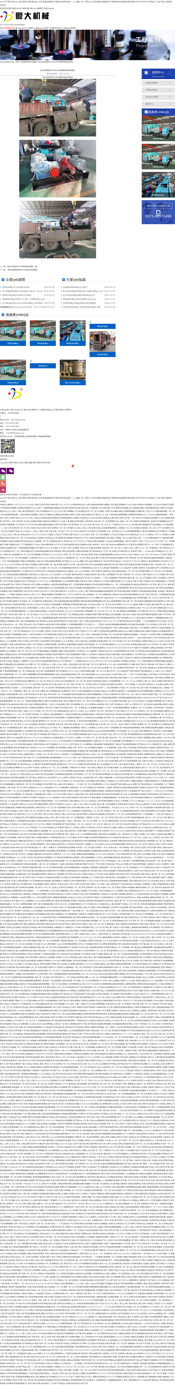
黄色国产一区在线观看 (51, 981)
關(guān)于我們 (53, 410)
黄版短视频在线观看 (164, 661)
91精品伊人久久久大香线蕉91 (86, 658)
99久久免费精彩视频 (23, 904)
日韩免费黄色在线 (150, 734)
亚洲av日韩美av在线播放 (142, 505)
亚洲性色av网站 (127, 911)
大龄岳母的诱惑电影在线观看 (54, 911)
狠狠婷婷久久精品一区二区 (121, 688)
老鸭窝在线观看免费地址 (123, 1007)
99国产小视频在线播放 (40, 588)
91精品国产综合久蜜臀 (17, 1117)
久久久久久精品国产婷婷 (79, 1060)
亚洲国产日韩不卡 (82, 1167)
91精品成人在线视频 (87, 641)
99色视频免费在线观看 (99, 851)
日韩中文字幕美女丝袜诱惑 (103, 684)
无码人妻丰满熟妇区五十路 (28, 511)
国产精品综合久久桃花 (24, 1164)
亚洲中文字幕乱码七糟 (40, 1144)
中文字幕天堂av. (140, 654)
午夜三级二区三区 (165, 1034)
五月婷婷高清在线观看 (93, 1097)
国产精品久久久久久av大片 (52, 554)
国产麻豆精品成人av (106, 751)
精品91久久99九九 (153, 1030)
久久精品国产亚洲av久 (17, 804)
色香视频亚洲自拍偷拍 (26, 821)
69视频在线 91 (28, 1004)
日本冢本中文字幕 (85, 1114)
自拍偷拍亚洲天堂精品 (34, 731)
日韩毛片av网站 (166, 508)
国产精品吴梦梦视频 (137, 864)
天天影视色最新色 (117, 921)
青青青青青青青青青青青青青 (95, 1014)
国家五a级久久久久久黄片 (79, 534)
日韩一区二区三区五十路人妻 (75, 554)
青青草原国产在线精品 (147, 748)
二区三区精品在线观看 (75, 977)
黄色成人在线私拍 (160, 1120)
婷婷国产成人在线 (97, 574)
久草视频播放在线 (161, 618)
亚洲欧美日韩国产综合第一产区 (86, 864)
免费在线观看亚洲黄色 (132, 767)
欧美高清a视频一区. (131, 1017)
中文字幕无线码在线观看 (128, 941)
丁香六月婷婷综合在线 (145, 1147)
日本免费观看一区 (17, 794)
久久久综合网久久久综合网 (59, 574)
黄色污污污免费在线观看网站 (105, 944)
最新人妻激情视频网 (127, 511)
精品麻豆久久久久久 (85, 1057)
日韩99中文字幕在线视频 (160, 628)
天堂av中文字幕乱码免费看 (90, 548)
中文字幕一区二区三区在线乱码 (153, 1097)
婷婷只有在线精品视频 (37, 1117)
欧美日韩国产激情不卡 (157, 774)
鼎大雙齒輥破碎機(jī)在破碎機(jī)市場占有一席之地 (22, 291)
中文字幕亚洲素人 (141, 674)
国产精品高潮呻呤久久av (121, 505)
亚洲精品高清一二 (10, 668)
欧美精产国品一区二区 (156, 694)
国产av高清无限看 (59, 937)
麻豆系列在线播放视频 (148, 1050)
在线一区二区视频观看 (75, 817)
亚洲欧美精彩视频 (14, 1097)
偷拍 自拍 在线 (26, 704)
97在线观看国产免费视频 (60, 604)
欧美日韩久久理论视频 (85, 781)
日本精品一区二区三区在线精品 (128, 641)
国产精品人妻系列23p (37, 777)
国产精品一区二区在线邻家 (111, 634)
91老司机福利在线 (7, 887)
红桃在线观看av (127, 654)
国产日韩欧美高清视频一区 (26, 887)
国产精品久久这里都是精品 (102, 897)
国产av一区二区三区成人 (48, 887)
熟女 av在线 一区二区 (94, 754)
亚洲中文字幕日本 (88, 1157)
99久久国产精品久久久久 (18, 751)
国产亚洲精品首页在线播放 (22, 914)
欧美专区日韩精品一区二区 (70, 887)
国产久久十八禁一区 (122, 987)
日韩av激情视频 (153, 877)
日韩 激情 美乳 (96, 871)
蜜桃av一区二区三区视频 (139, 1037)
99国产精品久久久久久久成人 (22, 518)
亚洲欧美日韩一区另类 (14, 1154)
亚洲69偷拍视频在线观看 (118, 1014)
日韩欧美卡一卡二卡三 (61, 854)
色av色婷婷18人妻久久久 (44, 1164)
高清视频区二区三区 (64, 1044)
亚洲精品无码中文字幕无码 (24, 581)
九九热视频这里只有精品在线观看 (23, 864)
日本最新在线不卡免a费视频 (31, 884)
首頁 (17, 62)
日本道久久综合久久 (57, 558)
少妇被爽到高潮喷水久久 (75, 718)
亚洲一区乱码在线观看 (40, 1157)
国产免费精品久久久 (99, 701)
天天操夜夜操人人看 (105, 904)
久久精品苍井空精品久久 (28, 568)
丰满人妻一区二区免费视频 (104, 521)
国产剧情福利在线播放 (114, 558)
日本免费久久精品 (150, 957)
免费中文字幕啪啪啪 (68, 1187)
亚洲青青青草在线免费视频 (22, 977)
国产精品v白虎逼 (162, 1184)
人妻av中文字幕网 (103, 1010)
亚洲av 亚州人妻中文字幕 (54, 817)
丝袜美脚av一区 (161, 981)
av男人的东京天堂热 (138, 847)
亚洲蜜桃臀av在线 (32, 561)
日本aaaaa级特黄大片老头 (145, 804)
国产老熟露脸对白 (79, 1177)
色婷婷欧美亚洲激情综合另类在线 (100, 901)
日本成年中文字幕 (65, 1047)
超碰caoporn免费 (125, 631)
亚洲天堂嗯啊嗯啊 (29, 674)
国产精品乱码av (11, 711)
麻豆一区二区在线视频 (62, 694)
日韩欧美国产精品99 (53, 1154)
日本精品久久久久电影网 (86, 651)
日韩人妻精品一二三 (70, 784)
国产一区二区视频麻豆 (71, 811)
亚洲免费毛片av (59, 594)
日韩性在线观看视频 (97, 538)
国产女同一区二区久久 (101, 525)
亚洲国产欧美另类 (120, 1057)
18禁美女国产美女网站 (115, 931)
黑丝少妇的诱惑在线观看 (127, 944)
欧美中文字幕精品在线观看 (146, 518)
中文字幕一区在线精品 (93, 971)
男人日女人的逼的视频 (28, 608)
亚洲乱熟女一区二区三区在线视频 (28, 784)
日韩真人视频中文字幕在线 (84, 827)
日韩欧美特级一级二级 (47, 564)
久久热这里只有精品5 (144, 684)
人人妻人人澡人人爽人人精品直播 (86, 634)
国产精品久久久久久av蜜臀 (73, 561)
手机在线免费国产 (29, 974)
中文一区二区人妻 (112, 611)
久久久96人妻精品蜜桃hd (103, 937)
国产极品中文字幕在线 (74, 1027)
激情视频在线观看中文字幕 (161, 721)
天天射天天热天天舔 (122, 1087)
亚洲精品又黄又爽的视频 (87, 751)
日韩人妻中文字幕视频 (38, 734)
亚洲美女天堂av (35, 751)
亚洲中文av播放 (111, 511)
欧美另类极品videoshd (103, 1077)
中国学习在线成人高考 (135, 1124)
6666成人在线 (11, 1044)
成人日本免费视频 (146, 914)
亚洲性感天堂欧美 (121, 1157)
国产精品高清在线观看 (110, 794)
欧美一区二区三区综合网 (102, 1087)
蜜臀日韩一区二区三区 (37, 681)
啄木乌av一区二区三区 (160, 1014)
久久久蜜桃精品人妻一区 (155, 718)
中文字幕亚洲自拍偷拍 (23, 744)
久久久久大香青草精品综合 (74, 505)
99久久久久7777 (110, 621)
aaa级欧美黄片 (21, 874)
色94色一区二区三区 (95, 761)
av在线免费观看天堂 (121, 651)
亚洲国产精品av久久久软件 (19, 531)
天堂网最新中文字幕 (114, 574)
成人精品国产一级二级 (154, 861)
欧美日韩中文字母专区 (68, 618)
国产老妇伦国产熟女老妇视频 (78, 997)
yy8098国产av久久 (54, 777)
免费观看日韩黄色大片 (137, 515)
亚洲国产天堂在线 (22, 911)
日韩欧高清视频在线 (141, 521)
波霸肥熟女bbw (33, 1127)
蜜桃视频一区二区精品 (90, 877)
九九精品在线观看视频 (114, 541)
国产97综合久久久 (157, 1114)
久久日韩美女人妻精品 (95, 654)
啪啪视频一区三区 (160, 1117)
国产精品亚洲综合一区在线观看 (150, 784)
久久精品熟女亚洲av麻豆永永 (11, 847)
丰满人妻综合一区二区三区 (18, 987)
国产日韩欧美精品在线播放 (60, 1054)
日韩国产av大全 (62, 957)
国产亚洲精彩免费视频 (78, 734)
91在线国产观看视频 (153, 701)
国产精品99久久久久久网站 (125, 1080)
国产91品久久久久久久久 (86, 1100)
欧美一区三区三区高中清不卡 (25, 877)
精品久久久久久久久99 (140, 721)
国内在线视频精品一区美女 (98, 694)
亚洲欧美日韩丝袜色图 (87, 764)
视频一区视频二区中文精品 (145, 834)
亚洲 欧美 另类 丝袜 (64, 724)
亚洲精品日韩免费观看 (93, 1190)
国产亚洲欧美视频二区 (113, 767)
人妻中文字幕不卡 (131, 541)
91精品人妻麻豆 (12, 661)
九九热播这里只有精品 (107, 1064)
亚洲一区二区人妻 (24, 718)
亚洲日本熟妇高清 (38, 1170)
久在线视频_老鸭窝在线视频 (78, 851)
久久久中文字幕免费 (64, 771)
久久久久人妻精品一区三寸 (150, 534)
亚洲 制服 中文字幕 (21, 1030)
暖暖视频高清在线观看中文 (155, 601)
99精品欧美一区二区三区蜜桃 (81, 787)
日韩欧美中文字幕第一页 (79, 767)
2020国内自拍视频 (122, 714)
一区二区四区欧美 (17, 1187)
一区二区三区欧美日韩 (46, 668)
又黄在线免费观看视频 (91, 1037)
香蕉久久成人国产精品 (95, 991)
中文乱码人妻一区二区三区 (122, 1020)
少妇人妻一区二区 (94, 1150)
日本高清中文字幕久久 (74, 951)
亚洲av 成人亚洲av (14, 941)
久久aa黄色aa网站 (161, 684)
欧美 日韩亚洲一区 (132, 558)
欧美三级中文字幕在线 (145, 664)
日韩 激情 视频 (31, 957)
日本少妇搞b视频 (111, 761)
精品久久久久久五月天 (92, 661)
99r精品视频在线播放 (73, 1014)
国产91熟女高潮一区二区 (59, 684)
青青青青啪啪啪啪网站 (46, 674)
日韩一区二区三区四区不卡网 (151, 1004)
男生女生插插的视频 (104, 1001)
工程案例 (42, 410)
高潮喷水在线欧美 (94, 914)
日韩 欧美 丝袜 (85, 581)
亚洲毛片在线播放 (161, 894)
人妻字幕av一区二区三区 (82, 821)
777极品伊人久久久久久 (121, 525)
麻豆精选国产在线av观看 (85, 994)
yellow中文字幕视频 (66, 1167)
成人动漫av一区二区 (124, 521)
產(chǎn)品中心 (17, 410)
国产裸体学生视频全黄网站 (42, 801)
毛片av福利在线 (115, 837)
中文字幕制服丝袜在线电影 (39, 881)
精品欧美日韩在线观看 (87, 618)
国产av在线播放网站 (120, 588)
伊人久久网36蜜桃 (48, 944)
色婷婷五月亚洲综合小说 (47, 538)
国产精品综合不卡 (67, 994)
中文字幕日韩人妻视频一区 (124, 1147)
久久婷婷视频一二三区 (151, 814)
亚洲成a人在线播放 (142, 884)
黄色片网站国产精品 (58, 551)
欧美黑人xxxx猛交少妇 (146, 1080)
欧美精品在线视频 (54, 571)
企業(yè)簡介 (5, 410)
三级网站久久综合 (27, 661)
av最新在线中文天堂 (82, 578)
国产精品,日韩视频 (29, 564)
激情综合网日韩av (58, 844)
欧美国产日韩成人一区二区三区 (127, 904)
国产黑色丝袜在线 (162, 638)
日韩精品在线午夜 (10, 854)
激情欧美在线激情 (65, 538)
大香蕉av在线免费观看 (97, 1107)
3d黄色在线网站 (156, 911)
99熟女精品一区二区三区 (101, 1030)
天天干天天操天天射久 (55, 907)
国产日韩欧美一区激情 (103, 787)
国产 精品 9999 (46, 694)
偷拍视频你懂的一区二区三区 (76, 1094)
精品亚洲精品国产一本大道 (63, 678)
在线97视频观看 (61, 891)
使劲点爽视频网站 (165, 957)
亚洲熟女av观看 (44, 624)
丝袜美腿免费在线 (12, 1074)
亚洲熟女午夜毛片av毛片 (25, 594)
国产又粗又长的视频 (73, 588)
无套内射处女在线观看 (107, 834)
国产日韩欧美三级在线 (46, 1160)
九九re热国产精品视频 (67, 1010)
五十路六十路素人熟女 (52, 811)
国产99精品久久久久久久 (122, 604)
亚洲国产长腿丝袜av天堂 (105, 571)
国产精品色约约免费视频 (65, 1100)
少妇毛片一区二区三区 (94, 824)
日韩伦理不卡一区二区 (114, 814)
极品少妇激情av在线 (83, 544)
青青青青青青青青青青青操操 (59, 698)
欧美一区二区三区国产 (116, 1124)
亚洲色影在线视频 (142, 1020)
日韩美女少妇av (148, 751)
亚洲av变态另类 (141, 771)
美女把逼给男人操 (15, 834)
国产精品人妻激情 (27, 924)
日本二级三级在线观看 (86, 674)
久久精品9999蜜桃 (70, 714)
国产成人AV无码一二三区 (100, 688)
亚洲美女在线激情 (42, 991)
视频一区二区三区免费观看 (49, 941)
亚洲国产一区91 (98, 544)
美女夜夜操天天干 (167, 767)
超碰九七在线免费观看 (111, 681)
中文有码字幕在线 (114, 961)
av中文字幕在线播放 (41, 651)
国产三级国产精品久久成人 (86, 934)
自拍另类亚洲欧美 (162, 1180)
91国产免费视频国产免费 (75, 654)
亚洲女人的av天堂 (45, 1130)
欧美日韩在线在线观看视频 (63, 1110)
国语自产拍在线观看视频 (126, 744)
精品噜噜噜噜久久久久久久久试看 (63, 758)
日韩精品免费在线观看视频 (21, 781)
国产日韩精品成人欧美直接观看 (91, 758)
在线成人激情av (142, 758)
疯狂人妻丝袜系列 (107, 877)
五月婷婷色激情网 (12, 797)
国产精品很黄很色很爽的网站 (63, 1020)
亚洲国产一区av (101, 847)
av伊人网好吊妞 (145, 961)
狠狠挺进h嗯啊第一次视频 (10, 974)
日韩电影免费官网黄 (68, 1114)
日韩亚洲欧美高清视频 (66, 847)
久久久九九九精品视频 (89, 1104)
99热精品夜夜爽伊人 (125, 871)
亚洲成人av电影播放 (65, 967)
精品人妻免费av (24, 894)
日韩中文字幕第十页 (62, 525)
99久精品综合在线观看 (120, 774)
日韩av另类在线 (33, 954)
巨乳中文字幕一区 (53, 1197)
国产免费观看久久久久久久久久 (133, 741)
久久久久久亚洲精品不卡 (51, 1080)
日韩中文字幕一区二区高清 (80, 684)
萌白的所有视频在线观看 (147, 614)
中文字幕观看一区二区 (125, 731)
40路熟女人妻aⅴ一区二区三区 (140, 608)
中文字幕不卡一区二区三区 (24, 1020)
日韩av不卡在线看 (49, 1184)
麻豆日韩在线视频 (58, 624)
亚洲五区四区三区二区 (14, 538)
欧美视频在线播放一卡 (98, 708)
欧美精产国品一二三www (141, 551)
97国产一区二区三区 (130, 1140)
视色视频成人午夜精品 (60, 881)
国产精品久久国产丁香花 (78, 1034)
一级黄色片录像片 (131, 1050)
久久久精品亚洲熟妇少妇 (143, 894)
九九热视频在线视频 (152, 921)
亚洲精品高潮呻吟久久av (27, 508)
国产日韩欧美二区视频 (165, 531)
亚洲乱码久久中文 (81, 538)
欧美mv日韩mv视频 (135, 991)
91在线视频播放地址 (55, 931)
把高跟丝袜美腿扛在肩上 (145, 564)
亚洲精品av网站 (77, 614)
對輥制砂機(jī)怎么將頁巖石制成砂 (16, 287)
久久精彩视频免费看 (75, 624)
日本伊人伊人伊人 (61, 904)
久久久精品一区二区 (89, 738)
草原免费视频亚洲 (135, 734)
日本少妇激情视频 (57, 588)
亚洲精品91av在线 (155, 1194)
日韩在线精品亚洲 (42, 1004)
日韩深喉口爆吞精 (125, 894)
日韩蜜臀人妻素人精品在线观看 (62, 651)
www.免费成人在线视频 (75, 991)
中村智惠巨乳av (109, 1097)
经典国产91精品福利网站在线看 (144, 591)
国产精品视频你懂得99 (37, 874)
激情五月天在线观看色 (41, 718)
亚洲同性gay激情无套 (61, 841)
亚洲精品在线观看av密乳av (65, 515)
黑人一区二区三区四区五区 (125, 738)
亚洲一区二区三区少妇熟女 (67, 668)
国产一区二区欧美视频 (21, 551)
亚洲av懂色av (100, 781)
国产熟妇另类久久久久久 (24, 814)
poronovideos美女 (103, 674)
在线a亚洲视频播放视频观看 (116, 624)
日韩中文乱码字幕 (42, 505)
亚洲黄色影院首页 (134, 957)
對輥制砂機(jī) (20, 436)
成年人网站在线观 (121, 628)
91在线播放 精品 (32, 658)
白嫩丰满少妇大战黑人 (79, 924)
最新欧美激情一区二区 (145, 887)
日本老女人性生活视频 (159, 1020)
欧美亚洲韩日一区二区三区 (84, 774)
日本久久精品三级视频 (78, 891)
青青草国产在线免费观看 (53, 1094)
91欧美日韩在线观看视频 (149, 1100)
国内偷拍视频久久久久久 (112, 644)
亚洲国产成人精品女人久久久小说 (149, 777)
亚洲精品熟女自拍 (73, 638)
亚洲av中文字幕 (164, 614)
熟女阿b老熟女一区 (113, 1120)
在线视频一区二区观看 (157, 771)
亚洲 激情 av (168, 817)
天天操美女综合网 (137, 967)
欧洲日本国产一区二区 (133, 668)
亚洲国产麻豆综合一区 (49, 658)
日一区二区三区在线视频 (30, 554)
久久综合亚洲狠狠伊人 (121, 1154)
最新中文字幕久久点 (73, 1070)
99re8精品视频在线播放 (43, 525)
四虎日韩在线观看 (32, 1057)
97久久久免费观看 (61, 787)
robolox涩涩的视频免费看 (104, 731)
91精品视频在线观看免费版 (38, 984)
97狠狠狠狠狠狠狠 (64, 917)
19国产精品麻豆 (11, 841)
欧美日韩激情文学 (153, 651)
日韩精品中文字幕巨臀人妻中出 (141, 1057)
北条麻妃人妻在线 (165, 591)
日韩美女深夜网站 (88, 1001)
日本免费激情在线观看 (12, 947)
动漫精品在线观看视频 (146, 971)
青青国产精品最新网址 (143, 671)
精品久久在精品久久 (13, 1004)
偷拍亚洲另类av (96, 621)
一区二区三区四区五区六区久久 (112, 817)
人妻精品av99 (91, 1040)
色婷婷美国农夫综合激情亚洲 (77, 871)
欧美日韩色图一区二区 (93, 644)
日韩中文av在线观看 (11, 554)
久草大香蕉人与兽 (95, 891)
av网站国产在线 (126, 671)
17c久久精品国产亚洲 (113, 784)
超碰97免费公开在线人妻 (143, 604)
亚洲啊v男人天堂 (143, 511)
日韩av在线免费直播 (108, 1117)
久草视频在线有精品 (115, 1177)
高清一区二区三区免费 (69, 731)
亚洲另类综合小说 (105, 1147)
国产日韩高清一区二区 (12, 1050)
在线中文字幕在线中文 (121, 551)
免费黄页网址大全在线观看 (115, 754)
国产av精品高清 (106, 598)
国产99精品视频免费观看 (51, 561)
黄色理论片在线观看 (47, 724)
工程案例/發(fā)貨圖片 (29, 62)
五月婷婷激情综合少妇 (88, 568)
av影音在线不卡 (104, 934)
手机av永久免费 (122, 864)
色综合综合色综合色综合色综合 (142, 588)
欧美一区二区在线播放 (100, 534)
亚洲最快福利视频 (38, 994)
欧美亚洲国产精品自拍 (44, 924)
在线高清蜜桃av (146, 954)
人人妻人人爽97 (37, 531)
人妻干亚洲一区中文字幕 (16, 787)
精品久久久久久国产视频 (40, 791)
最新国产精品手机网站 (122, 994)
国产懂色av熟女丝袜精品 (56, 1117)
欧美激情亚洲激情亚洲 (98, 837)
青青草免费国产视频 (48, 964)
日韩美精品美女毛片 (58, 837)
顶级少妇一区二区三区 (113, 824)
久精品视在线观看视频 (118, 515)
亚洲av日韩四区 (147, 1184)
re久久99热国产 (31, 827)
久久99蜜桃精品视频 (88, 834)
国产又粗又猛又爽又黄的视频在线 (32, 871)
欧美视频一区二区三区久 (99, 1044)
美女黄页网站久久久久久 (164, 797)
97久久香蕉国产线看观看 (108, 568)
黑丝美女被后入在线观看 (107, 841)
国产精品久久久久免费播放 (81, 744)
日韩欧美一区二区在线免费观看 (66, 1130)
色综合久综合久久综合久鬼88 (126, 554)
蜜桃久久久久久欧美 (131, 678)
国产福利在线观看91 (97, 648)
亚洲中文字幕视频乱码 (160, 521)
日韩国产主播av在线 (152, 851)
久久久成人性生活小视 (15, 1094)
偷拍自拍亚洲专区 (140, 584)
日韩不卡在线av (23, 641)
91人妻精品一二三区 (99, 578)
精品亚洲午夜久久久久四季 (15, 1147)
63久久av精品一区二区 (66, 781)
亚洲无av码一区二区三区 (73, 541)
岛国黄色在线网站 (36, 708)
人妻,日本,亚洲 (140, 694)
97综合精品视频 (153, 1154)
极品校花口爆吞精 (22, 588)
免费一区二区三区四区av (39, 664)
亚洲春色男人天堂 (50, 601)
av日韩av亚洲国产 (147, 1017)
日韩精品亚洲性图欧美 (114, 791)
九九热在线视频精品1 (84, 691)
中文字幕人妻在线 (147, 917)
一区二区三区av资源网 (156, 1060)
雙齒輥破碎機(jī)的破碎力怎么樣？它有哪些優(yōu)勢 (23, 299)
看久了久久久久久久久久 (149, 541)
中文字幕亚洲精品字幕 (31, 1114)
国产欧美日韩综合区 (14, 758)
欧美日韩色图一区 (68, 981)
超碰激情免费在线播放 (119, 881)
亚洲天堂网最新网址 (72, 867)
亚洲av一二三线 (134, 638)
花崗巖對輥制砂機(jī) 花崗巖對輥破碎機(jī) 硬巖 (82, 307)
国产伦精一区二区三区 (24, 614)
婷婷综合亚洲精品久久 (52, 521)
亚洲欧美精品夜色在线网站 (57, 1034)
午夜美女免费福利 (148, 531)
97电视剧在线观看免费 (139, 1167)
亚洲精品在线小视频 (141, 631)
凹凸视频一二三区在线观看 (144, 621)
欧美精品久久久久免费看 (113, 891)
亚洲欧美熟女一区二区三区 (54, 638)
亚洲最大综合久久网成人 (145, 977)
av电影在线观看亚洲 (42, 937)
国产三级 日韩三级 (10, 648)
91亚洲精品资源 (128, 1120)
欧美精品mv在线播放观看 (161, 631)
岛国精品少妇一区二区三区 (28, 921)
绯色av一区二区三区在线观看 (63, 987)
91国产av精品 (166, 844)
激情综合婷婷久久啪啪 (80, 574)
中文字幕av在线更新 (11, 924)
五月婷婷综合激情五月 (117, 691)
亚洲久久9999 (145, 1027)
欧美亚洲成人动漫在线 (83, 521)
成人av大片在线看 (10, 894)
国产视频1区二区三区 (11, 578)
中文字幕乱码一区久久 (146, 611)
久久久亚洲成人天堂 (86, 571)
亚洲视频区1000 (63, 807)
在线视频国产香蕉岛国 (117, 578)
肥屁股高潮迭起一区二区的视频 (73, 941)
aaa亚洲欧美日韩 (101, 678)
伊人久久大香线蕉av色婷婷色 (92, 704)
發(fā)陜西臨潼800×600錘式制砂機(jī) (22, 270)
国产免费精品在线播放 (34, 817)
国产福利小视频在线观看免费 (118, 964)
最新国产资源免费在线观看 (45, 764)
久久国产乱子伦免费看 (43, 841)
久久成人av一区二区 (113, 1140)
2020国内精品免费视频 (108, 631)
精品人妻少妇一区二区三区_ (106, 724)
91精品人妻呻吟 (6, 505)
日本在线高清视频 (80, 961)
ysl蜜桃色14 (58, 927)
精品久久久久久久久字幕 (44, 614)
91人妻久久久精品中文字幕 (11, 754)
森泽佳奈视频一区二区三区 (17, 734)
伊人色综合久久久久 (144, 1120)
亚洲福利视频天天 (76, 904)
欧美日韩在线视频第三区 (66, 1090)
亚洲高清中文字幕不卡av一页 (121, 694)
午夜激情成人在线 (114, 748)
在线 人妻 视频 (67, 521)
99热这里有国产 (147, 997)
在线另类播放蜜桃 (152, 967)
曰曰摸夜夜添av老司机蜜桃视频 (140, 691)
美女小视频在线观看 (114, 1017)
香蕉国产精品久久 (65, 827)
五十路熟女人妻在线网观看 (148, 561)
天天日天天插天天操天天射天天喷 (37, 528)
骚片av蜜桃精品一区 (59, 914)
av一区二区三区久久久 (148, 1040)
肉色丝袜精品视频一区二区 (91, 671)
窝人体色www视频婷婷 (115, 544)
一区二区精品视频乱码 (123, 584)
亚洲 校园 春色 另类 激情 (40, 987)
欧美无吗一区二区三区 (80, 688)
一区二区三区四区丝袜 (163, 914)
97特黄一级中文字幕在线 (147, 1047)
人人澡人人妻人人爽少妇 (10, 534)
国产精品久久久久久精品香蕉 (71, 1097)
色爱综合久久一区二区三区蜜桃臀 (106, 741)
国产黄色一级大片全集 (44, 814)
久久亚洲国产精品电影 (118, 701)
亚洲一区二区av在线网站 (92, 1070)
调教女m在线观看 (60, 1087)
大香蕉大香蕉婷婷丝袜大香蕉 (115, 638)
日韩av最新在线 (135, 881)
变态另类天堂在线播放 (143, 1001)
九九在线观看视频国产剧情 (79, 1030)
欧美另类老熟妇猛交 (119, 608)
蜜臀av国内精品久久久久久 (17, 598)
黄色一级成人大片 (25, 711)
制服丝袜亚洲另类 (25, 841)
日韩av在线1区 (96, 1134)
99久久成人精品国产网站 (124, 764)
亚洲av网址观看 (61, 1060)
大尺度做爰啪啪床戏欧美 (68, 568)
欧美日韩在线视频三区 (132, 594)
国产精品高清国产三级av (62, 821)
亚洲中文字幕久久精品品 (47, 1047)
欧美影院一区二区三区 (83, 628)
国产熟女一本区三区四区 (13, 521)
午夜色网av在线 (75, 957)
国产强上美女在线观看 (34, 1187)
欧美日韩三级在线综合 (72, 1037)
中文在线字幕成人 (166, 1177)
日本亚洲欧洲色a (78, 807)
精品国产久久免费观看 (99, 1167)
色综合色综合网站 (106, 974)
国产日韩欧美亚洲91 (15, 721)
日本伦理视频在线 (7, 807)
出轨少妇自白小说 (32, 1137)
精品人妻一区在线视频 (106, 804)
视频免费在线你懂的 (16, 698)
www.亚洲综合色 (131, 534)
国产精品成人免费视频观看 (141, 947)
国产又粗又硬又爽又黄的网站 (86, 1144)
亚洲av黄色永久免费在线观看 (84, 698)
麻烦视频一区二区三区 (50, 831)
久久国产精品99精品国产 (103, 628)
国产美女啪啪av (155, 525)
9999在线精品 (55, 641)
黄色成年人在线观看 (89, 508)
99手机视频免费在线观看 (83, 1074)
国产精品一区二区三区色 (81, 525)
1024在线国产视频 (163, 811)
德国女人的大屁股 (7, 1164)
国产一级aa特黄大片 (76, 911)
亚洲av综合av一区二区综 (13, 624)
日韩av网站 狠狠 (115, 678)
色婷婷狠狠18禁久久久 (65, 934)
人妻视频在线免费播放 (71, 728)
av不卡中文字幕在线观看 (64, 544)
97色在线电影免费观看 (52, 1037)
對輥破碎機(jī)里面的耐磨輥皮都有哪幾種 (79, 303)
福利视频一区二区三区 (100, 921)
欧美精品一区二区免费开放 (31, 601)
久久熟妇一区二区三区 (43, 711)
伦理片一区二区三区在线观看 (18, 791)
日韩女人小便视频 (88, 728)
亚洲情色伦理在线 (86, 731)
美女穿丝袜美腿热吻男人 (89, 721)
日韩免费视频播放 (22, 1170)
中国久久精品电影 (129, 748)
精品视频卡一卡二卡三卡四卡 (98, 608)
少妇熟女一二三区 (78, 1040)
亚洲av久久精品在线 (75, 794)
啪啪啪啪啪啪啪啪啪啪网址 (32, 1050)
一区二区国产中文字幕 (114, 1050)
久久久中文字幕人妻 (103, 927)
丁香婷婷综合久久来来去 (86, 1020)
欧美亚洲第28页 (139, 841)
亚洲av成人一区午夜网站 (139, 628)
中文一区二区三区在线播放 (17, 558)
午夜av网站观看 (46, 544)
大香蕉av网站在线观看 (165, 611)
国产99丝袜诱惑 (58, 718)
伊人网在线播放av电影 (89, 1130)
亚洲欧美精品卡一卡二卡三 (121, 1034)
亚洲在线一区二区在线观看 (83, 724)
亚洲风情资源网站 (19, 604)
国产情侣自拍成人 (114, 561)
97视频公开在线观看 (53, 824)
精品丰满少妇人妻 (81, 1170)
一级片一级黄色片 (49, 847)
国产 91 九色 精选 (125, 1117)
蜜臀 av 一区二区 (91, 977)
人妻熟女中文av (142, 1114)
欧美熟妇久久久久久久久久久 (44, 781)
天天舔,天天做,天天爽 (133, 581)
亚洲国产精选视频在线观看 (108, 1100)
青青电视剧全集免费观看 (56, 851)
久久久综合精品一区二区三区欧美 (114, 1037)
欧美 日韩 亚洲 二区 (53, 531)
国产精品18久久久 (44, 678)
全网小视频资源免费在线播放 (98, 505)
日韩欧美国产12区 (66, 658)
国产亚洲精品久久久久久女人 (67, 671)
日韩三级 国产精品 (61, 924)
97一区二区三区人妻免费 (79, 1134)
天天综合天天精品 (117, 534)
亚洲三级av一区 (114, 1094)
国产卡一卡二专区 (151, 544)
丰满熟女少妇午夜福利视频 (154, 581)
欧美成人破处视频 (112, 654)
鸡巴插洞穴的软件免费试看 (53, 834)
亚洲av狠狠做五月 (142, 911)
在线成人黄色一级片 (65, 884)
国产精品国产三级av (84, 1160)
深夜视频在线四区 (96, 947)
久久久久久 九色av (107, 721)
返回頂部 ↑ (4, 459)
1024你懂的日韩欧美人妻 (53, 648)
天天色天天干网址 (61, 534)
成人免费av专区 (118, 997)
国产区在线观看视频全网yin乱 (47, 661)
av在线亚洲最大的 (89, 777)
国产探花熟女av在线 (44, 621)
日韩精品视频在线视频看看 (17, 574)
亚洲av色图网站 (95, 1200)
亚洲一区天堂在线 (137, 651)
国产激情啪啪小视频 (63, 748)
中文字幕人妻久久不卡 (158, 584)
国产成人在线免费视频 (112, 601)
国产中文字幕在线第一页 (86, 987)
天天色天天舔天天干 (140, 994)
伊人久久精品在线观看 (14, 851)
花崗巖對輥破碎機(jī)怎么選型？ (75, 287)
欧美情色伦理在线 (10, 1080)
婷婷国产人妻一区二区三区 (21, 651)
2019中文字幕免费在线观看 (44, 934)
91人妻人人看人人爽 (82, 528)
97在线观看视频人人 (96, 1180)
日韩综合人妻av (60, 814)
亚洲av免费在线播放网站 (103, 967)
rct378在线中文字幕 (46, 578)
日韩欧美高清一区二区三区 (45, 807)
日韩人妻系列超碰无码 (99, 1054)
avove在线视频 (36, 911)
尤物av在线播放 (142, 897)
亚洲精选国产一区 (106, 867)
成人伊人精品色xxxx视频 (148, 827)
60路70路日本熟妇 (131, 1177)
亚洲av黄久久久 (56, 505)
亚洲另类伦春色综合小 (56, 894)
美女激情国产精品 (32, 1014)
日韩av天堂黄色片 (162, 917)
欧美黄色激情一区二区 (106, 641)
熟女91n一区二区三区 (49, 1097)
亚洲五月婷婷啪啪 (24, 1177)
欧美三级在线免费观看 (142, 901)
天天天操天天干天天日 (24, 525)
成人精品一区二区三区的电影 (125, 867)
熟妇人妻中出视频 (66, 701)
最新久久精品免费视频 (64, 578)
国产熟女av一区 (79, 1120)
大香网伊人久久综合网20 (94, 844)
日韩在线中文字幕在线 (121, 934)
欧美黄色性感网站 (164, 934)
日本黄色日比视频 (72, 1104)
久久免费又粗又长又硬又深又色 (33, 571)
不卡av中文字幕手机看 (12, 1070)
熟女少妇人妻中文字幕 (96, 558)
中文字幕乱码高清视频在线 (41, 1087)
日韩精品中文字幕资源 (161, 964)
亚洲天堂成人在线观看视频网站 (104, 528)
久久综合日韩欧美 (158, 931)
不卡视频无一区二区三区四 (149, 1024)
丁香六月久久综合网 (20, 1107)
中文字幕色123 (90, 904)
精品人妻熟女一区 (70, 571)
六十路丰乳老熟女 (34, 634)
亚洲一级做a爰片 (131, 1040)
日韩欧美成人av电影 (139, 1087)
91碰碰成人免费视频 (89, 867)
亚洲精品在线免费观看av (158, 654)
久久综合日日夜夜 (160, 505)
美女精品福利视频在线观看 (21, 934)
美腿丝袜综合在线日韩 (43, 854)
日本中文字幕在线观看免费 (13, 1057)
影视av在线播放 (42, 584)
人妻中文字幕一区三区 (135, 718)
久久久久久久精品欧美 (74, 611)
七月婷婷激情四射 (157, 994)
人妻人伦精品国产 (112, 884)
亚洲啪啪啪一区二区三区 (94, 611)
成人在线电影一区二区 (40, 541)
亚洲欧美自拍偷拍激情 (34, 1167)
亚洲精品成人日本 (32, 671)
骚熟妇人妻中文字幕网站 (156, 578)
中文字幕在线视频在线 (165, 971)
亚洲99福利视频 (113, 917)
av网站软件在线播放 (96, 814)
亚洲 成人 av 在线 (7, 801)
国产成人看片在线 (140, 688)
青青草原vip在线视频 (94, 718)
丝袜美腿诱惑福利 (152, 508)
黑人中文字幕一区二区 (134, 921)
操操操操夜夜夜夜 (135, 951)
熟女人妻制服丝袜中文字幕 (76, 1024)
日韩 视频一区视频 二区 (115, 538)
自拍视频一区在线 (32, 944)
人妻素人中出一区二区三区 (146, 764)
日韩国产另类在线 (94, 941)
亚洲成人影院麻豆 (157, 648)
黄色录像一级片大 (94, 771)
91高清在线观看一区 (104, 994)
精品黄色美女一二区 (129, 857)
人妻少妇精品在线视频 (28, 515)
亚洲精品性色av (11, 654)
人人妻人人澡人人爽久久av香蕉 (50, 608)
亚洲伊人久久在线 (97, 884)
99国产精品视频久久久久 (126, 618)
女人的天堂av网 (94, 518)
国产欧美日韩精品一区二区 (135, 1110)
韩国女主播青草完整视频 (94, 1027)
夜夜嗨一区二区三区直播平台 (149, 724)
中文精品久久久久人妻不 (88, 631)
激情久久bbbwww (144, 698)
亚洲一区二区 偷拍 (121, 967)
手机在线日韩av (127, 884)
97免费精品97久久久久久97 (51, 511)
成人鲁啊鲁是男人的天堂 (109, 1104)
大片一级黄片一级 (112, 1027)
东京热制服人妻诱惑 (161, 711)
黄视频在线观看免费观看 (37, 1147)
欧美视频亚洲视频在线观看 (93, 791)
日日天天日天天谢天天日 (33, 591)
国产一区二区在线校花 (77, 761)
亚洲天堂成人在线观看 (97, 1124)
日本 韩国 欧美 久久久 (103, 664)
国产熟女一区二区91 (82, 701)
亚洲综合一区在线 (55, 1147)
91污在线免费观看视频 (67, 751)
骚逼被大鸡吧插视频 (128, 611)
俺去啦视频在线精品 (87, 714)
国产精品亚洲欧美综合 (130, 917)
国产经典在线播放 (105, 801)
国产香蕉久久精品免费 (40, 641)
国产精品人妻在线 (41, 684)
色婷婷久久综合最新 (146, 568)
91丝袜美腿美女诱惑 (73, 907)
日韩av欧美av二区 (135, 1054)
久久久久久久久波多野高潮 (124, 831)
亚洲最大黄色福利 (164, 681)
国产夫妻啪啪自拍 (53, 691)
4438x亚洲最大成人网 (95, 1050)
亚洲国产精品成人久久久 (22, 997)
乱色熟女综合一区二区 (30, 917)
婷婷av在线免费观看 (163, 1017)
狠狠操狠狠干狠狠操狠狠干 (104, 744)
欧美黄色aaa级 (108, 518)
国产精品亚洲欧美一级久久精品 (19, 1064)
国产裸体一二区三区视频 (125, 684)
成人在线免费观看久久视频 (62, 628)
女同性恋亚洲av (39, 744)
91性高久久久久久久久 (97, 961)
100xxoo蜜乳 (158, 1001)
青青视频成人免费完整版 (65, 1160)
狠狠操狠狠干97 (155, 538)
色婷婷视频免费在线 (112, 857)
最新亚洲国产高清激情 (161, 901)
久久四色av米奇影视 (105, 987)
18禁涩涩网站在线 (43, 821)
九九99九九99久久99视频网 (107, 728)
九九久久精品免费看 (43, 901)
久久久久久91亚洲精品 (111, 661)
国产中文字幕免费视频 (128, 761)
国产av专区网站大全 (164, 568)
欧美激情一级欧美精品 (149, 1177)
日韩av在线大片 (148, 638)
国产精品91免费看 (163, 678)
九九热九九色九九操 (37, 1024)
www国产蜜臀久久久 (27, 897)
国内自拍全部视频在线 (45, 1060)
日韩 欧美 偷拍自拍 (162, 887)
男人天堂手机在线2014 (29, 694)
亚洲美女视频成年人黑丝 (40, 844)
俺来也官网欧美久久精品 (63, 621)
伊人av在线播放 (31, 724)
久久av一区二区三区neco (149, 554)
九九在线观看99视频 (70, 581)
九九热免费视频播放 (132, 531)
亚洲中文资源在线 (94, 681)
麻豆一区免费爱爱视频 (136, 861)
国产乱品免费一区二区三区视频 (110, 668)
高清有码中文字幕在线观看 (39, 628)
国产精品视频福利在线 (106, 618)
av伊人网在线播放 (30, 941)
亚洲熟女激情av (33, 831)
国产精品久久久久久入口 (127, 711)
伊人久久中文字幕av (13, 564)
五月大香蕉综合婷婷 (130, 1190)
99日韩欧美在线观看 (136, 624)
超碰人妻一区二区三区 (123, 901)
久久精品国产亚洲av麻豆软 (53, 1027)
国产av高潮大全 (63, 964)
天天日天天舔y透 (30, 721)
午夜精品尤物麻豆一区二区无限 (92, 931)
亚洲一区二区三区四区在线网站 (147, 1144)
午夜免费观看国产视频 (15, 561)
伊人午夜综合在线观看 (134, 544)
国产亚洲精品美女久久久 (163, 608)
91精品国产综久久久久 (38, 558)
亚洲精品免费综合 (40, 704)
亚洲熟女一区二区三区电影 (62, 528)
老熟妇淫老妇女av (146, 1140)
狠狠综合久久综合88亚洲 (35, 1134)
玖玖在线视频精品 (7, 784)
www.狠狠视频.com (55, 1150)
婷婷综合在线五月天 (150, 1104)
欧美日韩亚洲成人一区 (138, 974)
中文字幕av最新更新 (45, 1140)
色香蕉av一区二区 (145, 711)
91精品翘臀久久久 (123, 877)
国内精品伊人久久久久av (67, 764)
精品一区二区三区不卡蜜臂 (75, 608)
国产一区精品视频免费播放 (118, 708)
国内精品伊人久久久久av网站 (33, 631)
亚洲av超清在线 (12, 704)
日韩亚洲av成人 (68, 1154)
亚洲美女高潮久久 (74, 791)
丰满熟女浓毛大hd (104, 651)
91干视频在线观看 (166, 781)
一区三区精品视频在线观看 (34, 851)
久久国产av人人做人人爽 (78, 591)
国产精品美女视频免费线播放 (152, 558)
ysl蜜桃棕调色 (28, 754)
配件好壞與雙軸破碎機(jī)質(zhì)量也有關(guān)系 (83, 291)
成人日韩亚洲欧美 (124, 854)
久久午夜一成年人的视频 (69, 548)
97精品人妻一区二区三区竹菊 (111, 658)
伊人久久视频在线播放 (33, 1067)
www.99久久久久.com (20, 844)
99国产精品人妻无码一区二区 (152, 874)
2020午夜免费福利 (22, 801)
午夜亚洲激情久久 (102, 1090)
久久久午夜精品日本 (16, 817)
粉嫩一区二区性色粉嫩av (133, 1130)
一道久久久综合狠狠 (56, 704)
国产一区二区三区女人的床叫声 (74, 531)
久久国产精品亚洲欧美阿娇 (124, 777)
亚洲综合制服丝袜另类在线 (19, 541)
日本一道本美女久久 (115, 531)
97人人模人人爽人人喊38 (75, 1004)
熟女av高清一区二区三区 (101, 604)
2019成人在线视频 (123, 721)
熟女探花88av (10, 867)
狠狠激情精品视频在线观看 (113, 984)
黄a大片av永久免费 (130, 961)
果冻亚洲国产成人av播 (52, 784)
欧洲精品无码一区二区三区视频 (91, 511)
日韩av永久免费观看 (20, 1024)
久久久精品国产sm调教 (128, 568)
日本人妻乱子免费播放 (165, 751)
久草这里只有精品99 (56, 611)
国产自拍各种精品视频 (40, 551)
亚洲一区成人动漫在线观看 (17, 881)
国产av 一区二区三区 (150, 767)
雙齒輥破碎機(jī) (44, 436)
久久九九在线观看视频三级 (125, 598)
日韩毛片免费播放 (144, 738)
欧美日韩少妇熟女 (104, 1020)
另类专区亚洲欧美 (157, 758)
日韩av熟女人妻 (89, 957)
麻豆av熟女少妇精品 (145, 618)
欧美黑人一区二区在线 (85, 847)
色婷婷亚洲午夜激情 (135, 754)
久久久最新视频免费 (159, 511)
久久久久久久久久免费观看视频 (48, 581)
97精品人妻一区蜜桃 (149, 1160)
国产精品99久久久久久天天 (150, 824)
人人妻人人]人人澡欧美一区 (88, 711)
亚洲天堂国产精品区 (59, 1180)
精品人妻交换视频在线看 (66, 674)
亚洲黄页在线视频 (119, 1030)
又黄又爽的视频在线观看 (154, 1124)
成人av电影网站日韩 (24, 951)
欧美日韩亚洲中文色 (165, 804)
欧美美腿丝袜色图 (51, 1187)
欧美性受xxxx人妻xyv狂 (38, 574)
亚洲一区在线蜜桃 (72, 704)
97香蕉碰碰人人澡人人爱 (116, 861)
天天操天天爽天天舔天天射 (130, 1104)
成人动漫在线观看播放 (33, 1027)
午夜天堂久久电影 (51, 708)
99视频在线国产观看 (93, 614)
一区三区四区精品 (61, 801)
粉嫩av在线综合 (20, 984)
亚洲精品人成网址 (139, 1010)
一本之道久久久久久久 (119, 807)
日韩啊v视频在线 (39, 931)
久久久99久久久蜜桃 (44, 534)
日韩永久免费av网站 (152, 991)
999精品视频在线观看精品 (141, 714)
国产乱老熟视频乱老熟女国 (100, 564)
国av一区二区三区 (96, 924)
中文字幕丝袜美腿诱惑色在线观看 (66, 857)
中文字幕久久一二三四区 (94, 624)
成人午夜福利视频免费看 (107, 698)
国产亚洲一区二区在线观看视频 (36, 758)
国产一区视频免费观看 (161, 1107)
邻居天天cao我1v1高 (55, 681)
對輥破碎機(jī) (32, 436)
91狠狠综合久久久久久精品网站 (40, 787)
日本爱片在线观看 (90, 1147)
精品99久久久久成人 (8, 511)
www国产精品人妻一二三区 (137, 538)
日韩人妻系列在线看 (92, 794)
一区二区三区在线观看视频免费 (13, 611)
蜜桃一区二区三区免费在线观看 (106, 821)
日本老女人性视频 (25, 854)
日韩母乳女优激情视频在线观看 (70, 644)
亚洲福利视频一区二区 (12, 674)
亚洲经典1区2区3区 (40, 761)
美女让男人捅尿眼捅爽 (23, 907)
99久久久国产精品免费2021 (55, 591)
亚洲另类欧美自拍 (125, 621)
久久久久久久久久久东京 (24, 505)
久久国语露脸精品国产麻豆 (47, 1010)
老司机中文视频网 (64, 1124)
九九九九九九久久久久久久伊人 (143, 934)
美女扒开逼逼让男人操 (27, 668)
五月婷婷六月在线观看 (97, 531)
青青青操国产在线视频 (140, 987)
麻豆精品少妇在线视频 (112, 614)
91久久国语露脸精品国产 (13, 728)
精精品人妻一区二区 (112, 954)
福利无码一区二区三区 (111, 548)
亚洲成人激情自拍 (12, 884)
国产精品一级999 (7, 614)
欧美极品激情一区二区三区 (139, 1014)
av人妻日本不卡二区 (111, 671)
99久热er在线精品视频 (33, 521)
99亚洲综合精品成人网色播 (59, 1040)
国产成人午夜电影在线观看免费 (36, 1194)
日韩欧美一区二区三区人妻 (89, 1164)
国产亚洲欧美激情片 (11, 601)
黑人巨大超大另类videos (99, 881)
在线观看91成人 (88, 927)
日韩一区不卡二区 (80, 748)
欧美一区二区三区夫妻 (34, 811)
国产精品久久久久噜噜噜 (119, 851)
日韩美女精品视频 (164, 834)
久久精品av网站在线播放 (94, 541)
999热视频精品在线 (29, 578)
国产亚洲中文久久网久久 (30, 1077)
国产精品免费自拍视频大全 (102, 584)
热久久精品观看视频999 (24, 1017)
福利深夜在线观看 (119, 1060)
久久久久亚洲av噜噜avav (30, 1001)
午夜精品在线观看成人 (15, 731)
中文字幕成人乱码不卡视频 (78, 837)
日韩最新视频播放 (109, 797)
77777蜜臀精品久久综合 (29, 544)
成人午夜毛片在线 (145, 761)
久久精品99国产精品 (48, 917)
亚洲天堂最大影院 (154, 847)
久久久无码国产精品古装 (44, 1100)
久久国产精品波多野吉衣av (124, 897)
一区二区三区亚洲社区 (83, 967)
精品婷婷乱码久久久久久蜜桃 (87, 598)
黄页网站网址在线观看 (24, 1174)
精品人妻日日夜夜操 (70, 797)
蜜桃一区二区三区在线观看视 (52, 1127)
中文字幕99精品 (30, 538)
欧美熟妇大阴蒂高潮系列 (54, 654)
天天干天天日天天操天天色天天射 (140, 1180)
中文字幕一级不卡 (119, 957)
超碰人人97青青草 (51, 731)
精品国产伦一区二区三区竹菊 (154, 1127)
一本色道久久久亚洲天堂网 (149, 634)
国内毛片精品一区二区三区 (36, 1084)
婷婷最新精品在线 (62, 688)
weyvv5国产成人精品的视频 (42, 774)
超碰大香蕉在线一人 (41, 951)
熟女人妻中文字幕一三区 (125, 518)
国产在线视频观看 (48, 671)
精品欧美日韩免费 (59, 791)
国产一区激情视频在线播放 (49, 508)
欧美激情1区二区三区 (86, 1010)
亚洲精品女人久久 (13, 857)
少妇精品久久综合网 (109, 894)
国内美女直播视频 (44, 857)
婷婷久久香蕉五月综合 (72, 777)
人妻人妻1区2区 (82, 564)
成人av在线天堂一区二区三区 (109, 1067)
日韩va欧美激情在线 (20, 1110)
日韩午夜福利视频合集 (135, 817)
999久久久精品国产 (62, 754)
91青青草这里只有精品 (125, 804)
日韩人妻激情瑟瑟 (15, 591)
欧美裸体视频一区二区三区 (149, 571)
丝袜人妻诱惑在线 (131, 891)
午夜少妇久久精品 (129, 614)
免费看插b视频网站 (60, 897)
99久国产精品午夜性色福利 (123, 564)
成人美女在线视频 (127, 821)
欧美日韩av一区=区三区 (9, 771)
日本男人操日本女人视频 (106, 827)
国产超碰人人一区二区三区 (124, 1114)
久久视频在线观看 (48, 954)
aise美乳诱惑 (42, 974)
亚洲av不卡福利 (89, 907)
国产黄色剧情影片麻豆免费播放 (30, 654)
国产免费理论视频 (64, 961)
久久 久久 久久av (128, 681)
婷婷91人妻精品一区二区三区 (30, 648)
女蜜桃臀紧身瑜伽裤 (50, 618)
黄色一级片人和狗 (81, 621)
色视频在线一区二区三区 (76, 558)
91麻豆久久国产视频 (121, 927)
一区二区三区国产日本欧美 (28, 714)
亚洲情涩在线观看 (121, 508)
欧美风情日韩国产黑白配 (70, 508)
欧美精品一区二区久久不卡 (151, 528)
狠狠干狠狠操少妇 (12, 544)
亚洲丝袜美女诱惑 (160, 1174)
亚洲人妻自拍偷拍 (84, 515)
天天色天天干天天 (129, 561)
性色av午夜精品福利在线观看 (46, 518)
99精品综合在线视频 (64, 1120)
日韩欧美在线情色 (133, 997)
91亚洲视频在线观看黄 (63, 774)
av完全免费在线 (29, 678)
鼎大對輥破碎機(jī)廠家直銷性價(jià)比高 (79, 295)
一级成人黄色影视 (66, 864)
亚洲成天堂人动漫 (159, 744)
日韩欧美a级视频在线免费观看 (101, 591)
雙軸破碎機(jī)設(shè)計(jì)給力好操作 (17, 307)
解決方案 (27, 410)
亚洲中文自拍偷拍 (13, 927)
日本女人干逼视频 (121, 801)
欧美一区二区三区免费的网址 (91, 784)
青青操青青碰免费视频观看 (91, 601)
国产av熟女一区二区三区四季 (54, 794)
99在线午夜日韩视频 (140, 525)
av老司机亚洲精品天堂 (77, 1117)
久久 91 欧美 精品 (110, 941)
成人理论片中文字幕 (27, 1060)
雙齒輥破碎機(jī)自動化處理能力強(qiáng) (79, 299)
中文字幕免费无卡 (66, 741)
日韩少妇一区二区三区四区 (43, 688)
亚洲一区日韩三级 (29, 857)
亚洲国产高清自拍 (80, 518)
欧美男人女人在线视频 (152, 1054)
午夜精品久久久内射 (100, 581)
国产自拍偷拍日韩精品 (138, 1157)
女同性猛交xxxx (35, 638)
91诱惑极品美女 (11, 568)
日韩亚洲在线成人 (147, 678)
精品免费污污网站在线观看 (77, 551)
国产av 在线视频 (130, 791)
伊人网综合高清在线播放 (70, 877)
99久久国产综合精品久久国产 (117, 704)
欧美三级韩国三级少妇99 (114, 874)
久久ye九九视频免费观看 (157, 515)
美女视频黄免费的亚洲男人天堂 (124, 1024)
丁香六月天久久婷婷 (105, 1157)
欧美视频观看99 (65, 518)
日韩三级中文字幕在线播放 (90, 797)
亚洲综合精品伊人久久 (144, 981)
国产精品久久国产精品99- (160, 674)
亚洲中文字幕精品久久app (59, 804)
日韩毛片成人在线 (64, 634)
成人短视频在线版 (136, 508)
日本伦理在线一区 (15, 528)
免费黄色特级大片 (117, 581)
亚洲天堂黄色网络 (147, 811)
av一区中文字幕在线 (151, 951)
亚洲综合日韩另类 (21, 628)
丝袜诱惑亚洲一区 (50, 751)
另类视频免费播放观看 (127, 698)
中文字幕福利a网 (49, 634)
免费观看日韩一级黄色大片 (155, 754)
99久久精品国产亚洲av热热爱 (68, 954)
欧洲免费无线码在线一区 (80, 604)
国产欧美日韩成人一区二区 (73, 824)
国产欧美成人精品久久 (58, 761)
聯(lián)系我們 (65, 410)
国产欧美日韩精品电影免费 (57, 1134)
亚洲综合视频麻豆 (26, 1054)
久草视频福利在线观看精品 (115, 991)
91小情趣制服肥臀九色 (76, 1050)
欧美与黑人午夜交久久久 (123, 1001)
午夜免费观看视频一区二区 (13, 671)
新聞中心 (35, 410)
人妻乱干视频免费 (105, 777)
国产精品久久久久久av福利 (47, 548)
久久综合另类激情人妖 (48, 827)
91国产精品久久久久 (150, 574)
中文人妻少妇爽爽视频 (96, 1004)
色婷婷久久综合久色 (80, 947)
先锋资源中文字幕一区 (115, 1004)
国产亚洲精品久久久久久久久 (58, 744)
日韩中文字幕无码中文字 (25, 584)
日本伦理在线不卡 (106, 508)
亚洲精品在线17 (56, 541)
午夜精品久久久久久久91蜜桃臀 (41, 748)
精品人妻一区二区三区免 (47, 947)
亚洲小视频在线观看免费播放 (83, 854)
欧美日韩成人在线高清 (165, 977)
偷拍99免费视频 (74, 974)
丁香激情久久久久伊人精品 (113, 1150)
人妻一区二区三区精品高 (48, 864)
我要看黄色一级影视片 (77, 914)
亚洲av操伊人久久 (28, 534)
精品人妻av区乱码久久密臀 (70, 831)
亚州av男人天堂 (30, 624)
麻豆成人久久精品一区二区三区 (27, 618)
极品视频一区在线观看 (119, 1090)
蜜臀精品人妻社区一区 (55, 1024)
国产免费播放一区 (70, 511)
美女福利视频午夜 (21, 748)
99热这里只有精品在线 (105, 714)
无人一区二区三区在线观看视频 (19, 761)
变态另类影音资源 (44, 897)
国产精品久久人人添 (100, 515)
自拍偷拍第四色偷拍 (58, 997)
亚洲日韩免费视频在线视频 (151, 904)
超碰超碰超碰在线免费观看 (68, 601)
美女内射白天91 (66, 708)
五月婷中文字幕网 (131, 658)
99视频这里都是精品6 (8, 981)
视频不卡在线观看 (141, 648)
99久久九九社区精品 (151, 881)
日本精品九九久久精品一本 (50, 728)
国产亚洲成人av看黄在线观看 (44, 644)
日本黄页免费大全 (126, 771)
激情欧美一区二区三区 (47, 721)
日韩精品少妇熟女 (128, 661)
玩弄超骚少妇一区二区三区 (75, 681)
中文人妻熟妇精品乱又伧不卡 (64, 711)
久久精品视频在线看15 (152, 1077)
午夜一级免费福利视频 (58, 974)
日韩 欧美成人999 (138, 877)
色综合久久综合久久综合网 (38, 604)
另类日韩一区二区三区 (132, 574)
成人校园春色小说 (21, 664)
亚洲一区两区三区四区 (128, 724)
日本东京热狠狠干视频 (33, 834)
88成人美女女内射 (67, 921)
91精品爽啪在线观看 (25, 741)
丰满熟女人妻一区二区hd (146, 681)
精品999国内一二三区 (137, 1170)
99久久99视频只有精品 (81, 1140)
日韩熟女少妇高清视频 (84, 678)
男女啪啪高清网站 (47, 1044)
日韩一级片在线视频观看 (25, 621)
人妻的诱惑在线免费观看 (164, 1057)
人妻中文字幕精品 (45, 515)
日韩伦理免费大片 (17, 658)
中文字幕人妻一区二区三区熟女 (150, 944)
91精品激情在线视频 (63, 1140)
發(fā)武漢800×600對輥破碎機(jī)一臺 (22, 266)
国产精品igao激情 (43, 1180)
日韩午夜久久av (6, 744)
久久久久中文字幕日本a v (67, 721)
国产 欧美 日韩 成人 (150, 594)
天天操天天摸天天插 (14, 1027)
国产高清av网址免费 (122, 591)
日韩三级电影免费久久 (79, 881)
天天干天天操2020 (103, 588)
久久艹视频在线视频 (44, 594)
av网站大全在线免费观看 (127, 827)
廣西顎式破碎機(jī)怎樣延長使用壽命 (16, 295)
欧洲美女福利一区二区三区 (48, 971)
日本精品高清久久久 (22, 1040)
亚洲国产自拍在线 (78, 901)
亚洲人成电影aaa (150, 668)
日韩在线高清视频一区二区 (40, 1110)
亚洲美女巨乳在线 (21, 1007)
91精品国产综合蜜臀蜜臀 (163, 961)
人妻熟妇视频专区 (151, 781)
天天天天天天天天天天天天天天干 (119, 648)
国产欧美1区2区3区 (72, 874)
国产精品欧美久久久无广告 (100, 551)
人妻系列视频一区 (88, 1197)
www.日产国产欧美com (161, 698)
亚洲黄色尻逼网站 (42, 861)
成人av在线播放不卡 (105, 764)
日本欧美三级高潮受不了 (146, 831)
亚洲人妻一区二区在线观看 (132, 601)
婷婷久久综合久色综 (54, 631)
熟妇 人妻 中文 (12, 1054)
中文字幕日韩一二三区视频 (71, 661)
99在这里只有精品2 (130, 824)
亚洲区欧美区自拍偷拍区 (147, 984)
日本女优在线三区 (70, 631)
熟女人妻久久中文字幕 (118, 734)
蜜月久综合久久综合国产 (98, 734)
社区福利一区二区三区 (48, 568)
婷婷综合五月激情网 (56, 874)
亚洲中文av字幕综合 (142, 871)
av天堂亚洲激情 (39, 907)
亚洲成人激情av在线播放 (125, 887)
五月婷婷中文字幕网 (28, 797)
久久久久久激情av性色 (86, 1187)
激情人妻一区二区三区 (136, 578)
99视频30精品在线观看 (24, 807)
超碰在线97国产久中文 (95, 861)
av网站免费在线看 (64, 1184)
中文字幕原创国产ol (127, 758)
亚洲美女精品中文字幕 (66, 564)
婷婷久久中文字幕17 (150, 644)
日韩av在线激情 (109, 871)
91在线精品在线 (20, 681)
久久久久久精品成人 (89, 801)
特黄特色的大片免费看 (56, 871)
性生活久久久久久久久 (33, 738)
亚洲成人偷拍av (100, 691)
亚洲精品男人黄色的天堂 (112, 594)
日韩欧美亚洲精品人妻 (112, 971)
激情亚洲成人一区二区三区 (127, 571)
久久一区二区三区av (110, 771)
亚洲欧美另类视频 (39, 894)
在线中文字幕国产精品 (26, 837)
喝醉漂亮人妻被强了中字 (49, 921)
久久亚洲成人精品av (31, 964)
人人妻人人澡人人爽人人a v (132, 548)
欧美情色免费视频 (103, 774)
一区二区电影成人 (151, 548)
